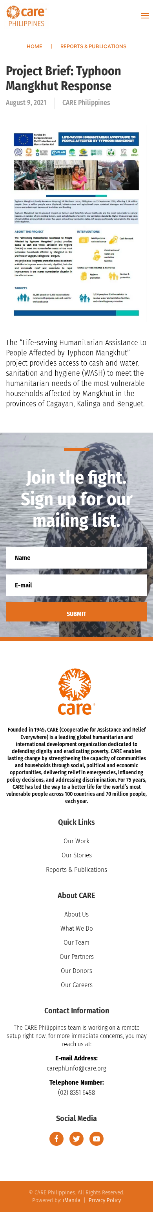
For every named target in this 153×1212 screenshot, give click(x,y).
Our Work (76, 841)
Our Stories (77, 855)
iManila (71, 1200)
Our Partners (77, 957)
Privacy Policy (105, 1200)
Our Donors (76, 971)
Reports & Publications (76, 870)
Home (34, 46)
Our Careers (77, 985)
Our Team (76, 942)
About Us (76, 914)
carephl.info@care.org (76, 1068)
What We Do (76, 928)
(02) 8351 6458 (76, 1093)
